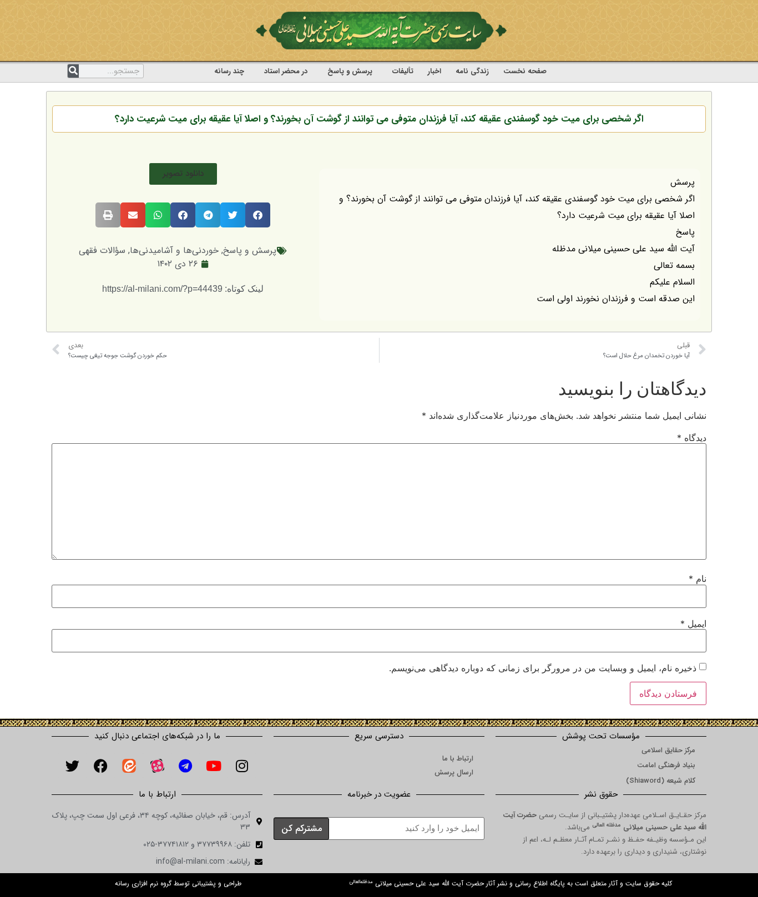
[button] (183, 174)
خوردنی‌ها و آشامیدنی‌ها (174, 250)
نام (697, 578)
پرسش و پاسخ (349, 71)
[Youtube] (214, 765)
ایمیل (693, 623)
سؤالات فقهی (102, 250)
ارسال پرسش (453, 772)
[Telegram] (185, 765)
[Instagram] (242, 765)
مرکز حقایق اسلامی (668, 750)
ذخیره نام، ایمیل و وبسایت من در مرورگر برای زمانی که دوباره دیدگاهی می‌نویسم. (542, 667)
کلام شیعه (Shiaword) (660, 781)
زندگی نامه (472, 71)
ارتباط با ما (457, 758)
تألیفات (402, 71)
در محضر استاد (285, 71)
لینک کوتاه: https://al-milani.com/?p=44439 (183, 288)
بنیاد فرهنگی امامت (666, 765)
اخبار (434, 71)
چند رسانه (229, 71)
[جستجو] (73, 71)
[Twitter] (72, 765)
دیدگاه (691, 437)
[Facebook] (100, 765)
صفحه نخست (525, 71)
